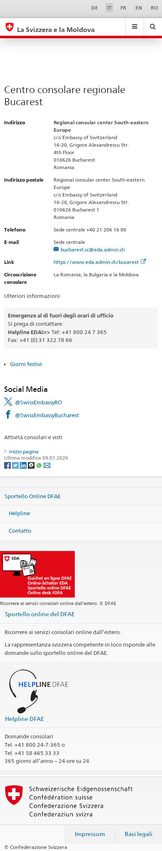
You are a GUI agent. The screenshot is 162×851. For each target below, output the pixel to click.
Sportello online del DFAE (40, 613)
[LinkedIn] (24, 465)
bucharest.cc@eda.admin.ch (93, 249)
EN (138, 8)
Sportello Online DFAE (33, 496)
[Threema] (32, 465)
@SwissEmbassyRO (38, 402)
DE (94, 8)
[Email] (47, 465)
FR (123, 8)
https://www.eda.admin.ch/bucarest (96, 262)
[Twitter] (16, 465)
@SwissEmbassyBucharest (47, 415)
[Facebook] (8, 465)
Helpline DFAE (24, 718)
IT (109, 8)
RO (154, 8)
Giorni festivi (26, 364)
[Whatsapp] (40, 465)
